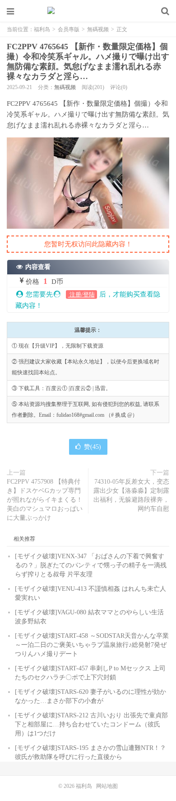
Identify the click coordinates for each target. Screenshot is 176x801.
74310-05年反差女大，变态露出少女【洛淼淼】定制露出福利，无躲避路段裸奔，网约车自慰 (131, 495)
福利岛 (88, 11)
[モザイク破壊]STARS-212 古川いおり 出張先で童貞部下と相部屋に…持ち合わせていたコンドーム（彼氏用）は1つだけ (91, 724)
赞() (92, 446)
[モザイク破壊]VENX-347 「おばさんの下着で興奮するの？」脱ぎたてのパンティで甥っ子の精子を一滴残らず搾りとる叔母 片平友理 (91, 565)
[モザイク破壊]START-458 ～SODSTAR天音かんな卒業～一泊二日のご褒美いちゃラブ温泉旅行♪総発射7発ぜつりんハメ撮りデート (92, 644)
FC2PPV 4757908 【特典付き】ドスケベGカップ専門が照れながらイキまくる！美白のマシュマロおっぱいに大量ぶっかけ (45, 499)
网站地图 (107, 786)
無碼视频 (98, 29)
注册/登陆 (81, 294)
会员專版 (68, 29)
